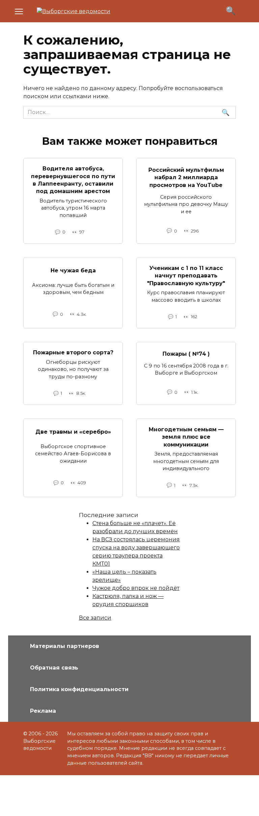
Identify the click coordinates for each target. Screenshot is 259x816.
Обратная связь (54, 667)
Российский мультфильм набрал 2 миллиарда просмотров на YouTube (186, 177)
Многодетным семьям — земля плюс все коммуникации (186, 436)
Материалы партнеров (64, 646)
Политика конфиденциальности (79, 689)
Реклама (43, 711)
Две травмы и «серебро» (73, 432)
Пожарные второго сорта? (73, 352)
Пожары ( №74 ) (186, 354)
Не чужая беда (73, 270)
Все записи (95, 618)
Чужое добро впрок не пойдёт (135, 588)
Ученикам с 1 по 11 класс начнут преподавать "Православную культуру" (186, 275)
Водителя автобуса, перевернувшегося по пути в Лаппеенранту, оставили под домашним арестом (73, 179)
